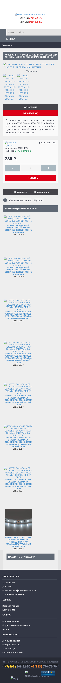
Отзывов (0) (30, 113)
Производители (10, 629)
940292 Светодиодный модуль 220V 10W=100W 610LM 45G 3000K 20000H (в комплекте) (18, 228)
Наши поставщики (21, 556)
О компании (8, 591)
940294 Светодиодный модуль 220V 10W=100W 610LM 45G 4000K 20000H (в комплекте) (18, 270)
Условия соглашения (13, 602)
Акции (5, 637)
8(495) (31, 22)
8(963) (31, 18)
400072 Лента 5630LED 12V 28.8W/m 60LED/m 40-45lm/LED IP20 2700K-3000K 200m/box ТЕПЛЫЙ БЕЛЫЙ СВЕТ (18, 484)
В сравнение (41, 192)
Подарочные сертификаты (16, 633)
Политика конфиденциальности (19, 598)
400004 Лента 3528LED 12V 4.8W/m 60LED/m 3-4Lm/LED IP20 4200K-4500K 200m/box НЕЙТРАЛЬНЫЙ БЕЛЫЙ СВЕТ (18, 358)
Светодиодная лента (20, 200)
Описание (30, 107)
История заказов (11, 653)
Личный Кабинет (11, 649)
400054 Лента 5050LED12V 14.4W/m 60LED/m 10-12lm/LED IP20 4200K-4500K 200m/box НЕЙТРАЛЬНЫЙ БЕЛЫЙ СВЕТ (18, 442)
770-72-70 (44, 675)
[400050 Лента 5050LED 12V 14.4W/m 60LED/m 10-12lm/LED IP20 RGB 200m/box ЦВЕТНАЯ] (10, 86)
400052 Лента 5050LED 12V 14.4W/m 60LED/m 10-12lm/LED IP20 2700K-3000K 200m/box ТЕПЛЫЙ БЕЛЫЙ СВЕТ (18, 400)
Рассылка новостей (12, 660)
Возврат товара (10, 614)
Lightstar (9, 145)
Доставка (7, 594)
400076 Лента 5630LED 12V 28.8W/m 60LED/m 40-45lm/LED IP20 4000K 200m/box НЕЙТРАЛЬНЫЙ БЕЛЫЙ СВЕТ (18, 542)
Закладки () (8, 656)
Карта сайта (8, 618)
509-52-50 (17, 675)
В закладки (20, 192)
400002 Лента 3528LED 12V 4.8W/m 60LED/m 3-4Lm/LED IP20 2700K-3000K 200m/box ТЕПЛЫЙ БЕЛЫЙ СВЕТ (18, 315)
